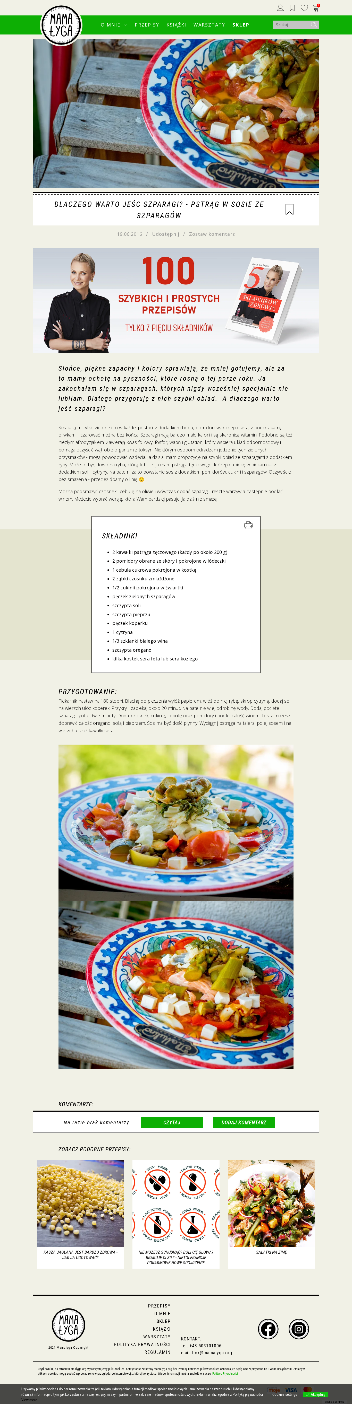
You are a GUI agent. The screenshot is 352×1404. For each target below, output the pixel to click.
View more (29, 1400)
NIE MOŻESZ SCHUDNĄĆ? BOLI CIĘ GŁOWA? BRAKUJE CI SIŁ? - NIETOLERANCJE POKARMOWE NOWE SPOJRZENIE (176, 1257)
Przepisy (147, 25)
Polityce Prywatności (225, 1373)
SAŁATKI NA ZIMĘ (271, 1252)
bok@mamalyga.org (212, 1352)
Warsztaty (209, 25)
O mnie (110, 25)
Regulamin (158, 1352)
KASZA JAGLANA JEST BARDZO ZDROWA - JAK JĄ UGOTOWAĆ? (81, 1255)
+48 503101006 (205, 1345)
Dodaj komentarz (244, 1122)
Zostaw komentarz (212, 234)
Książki (176, 25)
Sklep (240, 25)
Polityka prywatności (142, 1344)
